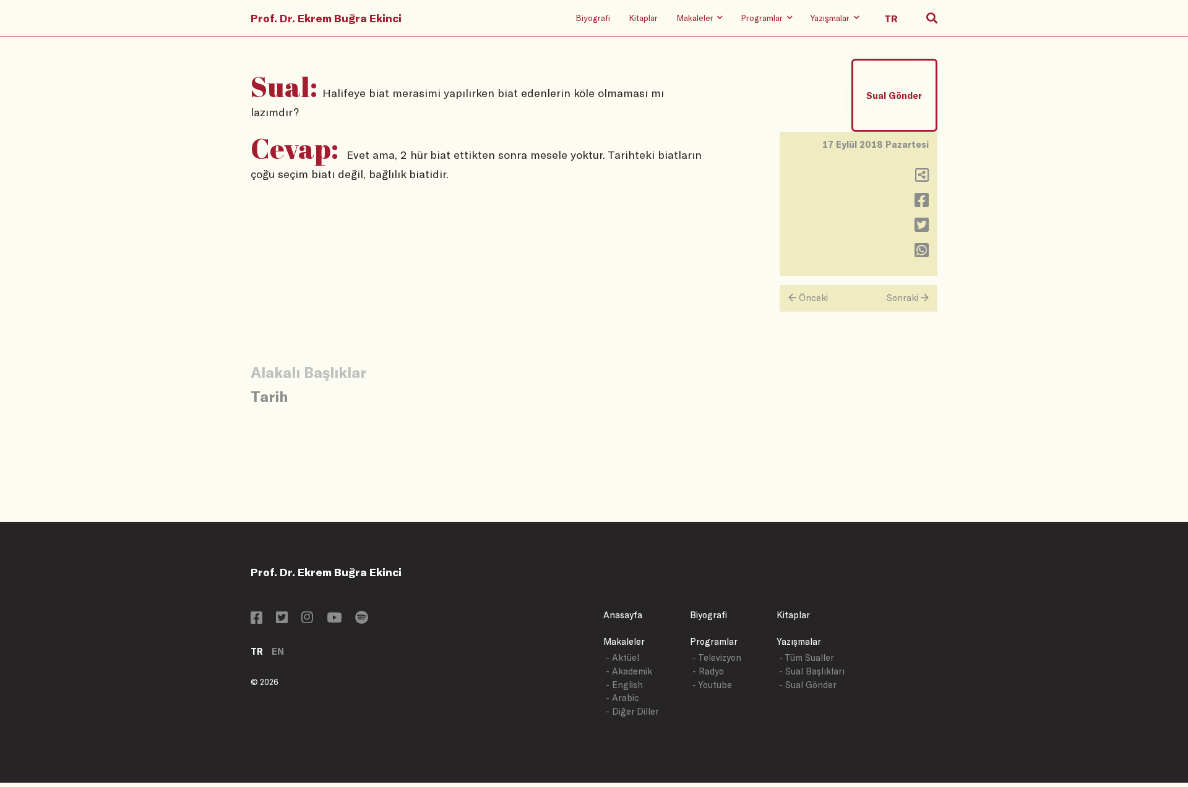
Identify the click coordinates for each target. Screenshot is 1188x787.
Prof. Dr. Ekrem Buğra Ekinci (326, 18)
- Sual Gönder (808, 684)
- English (624, 684)
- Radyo (708, 671)
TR (257, 651)
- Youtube (712, 684)
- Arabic (622, 697)
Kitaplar (643, 17)
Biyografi (592, 17)
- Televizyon (716, 657)
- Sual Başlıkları (812, 671)
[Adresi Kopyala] (922, 177)
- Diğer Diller (632, 711)
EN (278, 651)
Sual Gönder (894, 95)
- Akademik (629, 671)
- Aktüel (622, 657)
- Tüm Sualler (806, 657)
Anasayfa (622, 615)
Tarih (269, 396)
